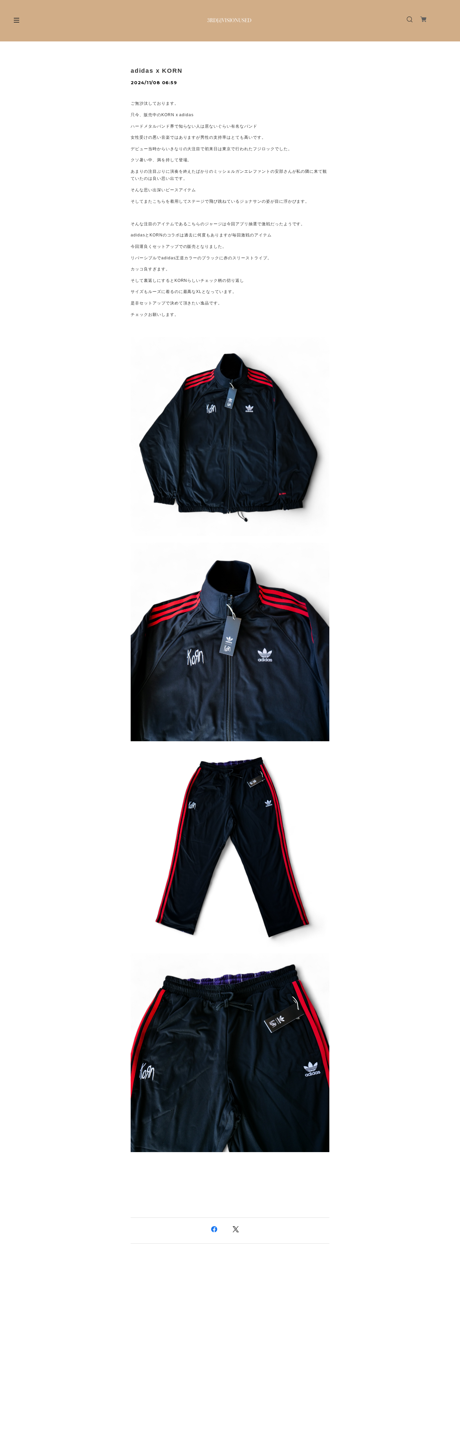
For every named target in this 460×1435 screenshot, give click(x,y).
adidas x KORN (156, 70)
